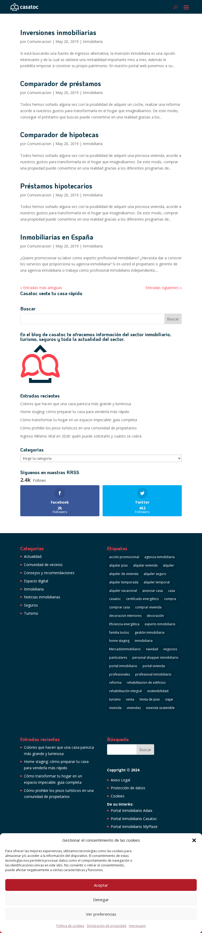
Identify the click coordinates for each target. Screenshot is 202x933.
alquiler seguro (155, 574)
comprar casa (119, 607)
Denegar (101, 899)
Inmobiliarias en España (56, 236)
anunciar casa (152, 590)
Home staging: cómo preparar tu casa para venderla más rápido (74, 411)
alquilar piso (118, 565)
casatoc (115, 599)
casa (171, 590)
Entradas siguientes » (164, 287)
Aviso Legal (120, 779)
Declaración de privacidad (106, 926)
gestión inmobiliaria (149, 632)
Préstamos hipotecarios (56, 185)
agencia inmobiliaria (159, 557)
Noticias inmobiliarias (42, 596)
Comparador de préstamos (60, 83)
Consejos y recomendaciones (49, 572)
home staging (119, 640)
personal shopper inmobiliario (155, 657)
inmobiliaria (144, 640)
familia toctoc (119, 632)
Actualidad (33, 556)
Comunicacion (39, 41)
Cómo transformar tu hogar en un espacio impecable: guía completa (78, 419)
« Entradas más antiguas (41, 287)
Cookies (117, 795)
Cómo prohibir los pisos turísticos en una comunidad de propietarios (78, 427)
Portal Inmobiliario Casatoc (134, 818)
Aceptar (101, 885)
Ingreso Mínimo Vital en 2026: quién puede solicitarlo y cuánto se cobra (81, 436)
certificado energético (142, 599)
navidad (152, 649)
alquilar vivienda (145, 565)
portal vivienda (154, 666)
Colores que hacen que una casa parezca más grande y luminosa (75, 403)
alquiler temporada (123, 582)
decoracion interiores (125, 615)
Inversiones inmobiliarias (58, 32)
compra (170, 599)
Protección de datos (128, 787)
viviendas (134, 708)
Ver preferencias (101, 914)
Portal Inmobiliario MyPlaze (134, 826)
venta (130, 699)
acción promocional (124, 557)
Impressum (137, 926)
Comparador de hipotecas (59, 134)
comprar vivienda (148, 607)
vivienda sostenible (160, 708)
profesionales (119, 674)
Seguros (31, 605)
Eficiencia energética (124, 624)
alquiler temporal (157, 582)
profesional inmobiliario (153, 674)
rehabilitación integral (125, 691)
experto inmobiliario (160, 624)
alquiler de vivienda (123, 574)
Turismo (31, 613)
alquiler (168, 565)
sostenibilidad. (158, 691)
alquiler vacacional (123, 590)
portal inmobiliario (123, 666)
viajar (169, 699)
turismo (115, 699)
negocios (170, 649)
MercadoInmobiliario (125, 649)
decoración (155, 615)
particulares (118, 657)
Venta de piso (149, 699)
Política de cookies (70, 926)
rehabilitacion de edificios (146, 682)
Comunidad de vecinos (43, 564)
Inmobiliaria (93, 41)
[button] (194, 840)
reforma (115, 682)
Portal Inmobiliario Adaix (131, 810)
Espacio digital (36, 580)
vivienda (115, 708)
